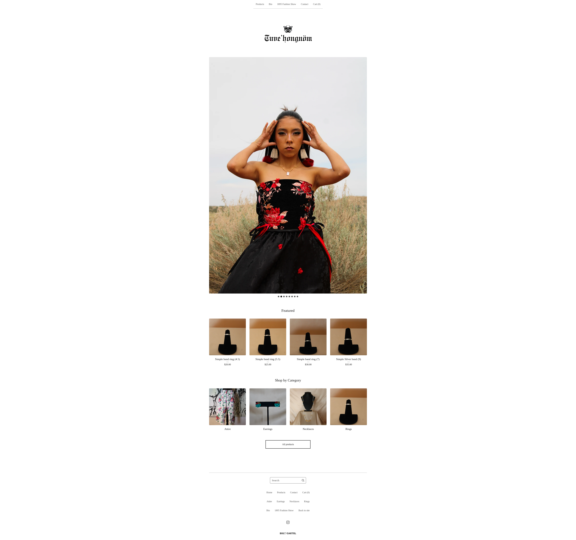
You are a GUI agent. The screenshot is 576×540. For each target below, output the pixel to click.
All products (288, 444)
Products (260, 4)
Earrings (281, 501)
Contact (304, 4)
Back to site (304, 510)
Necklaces (294, 501)
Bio (270, 4)
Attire (269, 501)
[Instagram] (288, 522)
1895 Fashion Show (286, 4)
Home (269, 492)
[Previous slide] (213, 173)
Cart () (316, 4)
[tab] (278, 296)
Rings (307, 501)
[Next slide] (362, 173)
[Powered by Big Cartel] (288, 533)
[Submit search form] (303, 480)
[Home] (288, 33)
